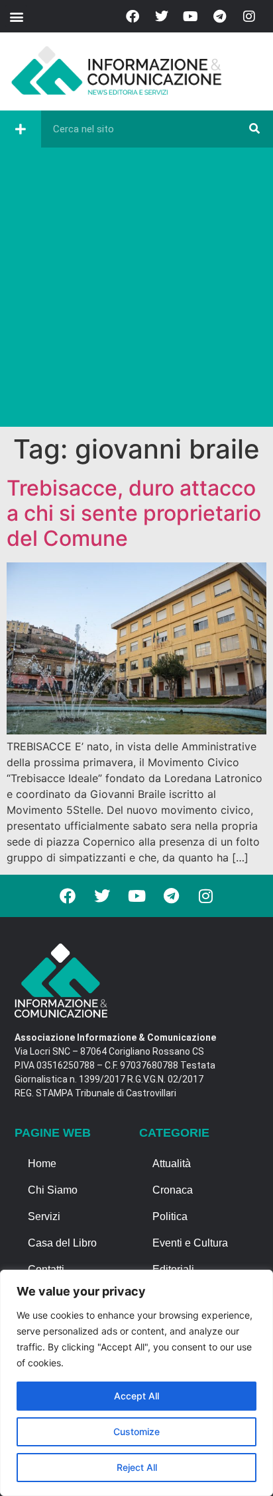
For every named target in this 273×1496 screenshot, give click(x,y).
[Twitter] (161, 16)
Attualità (171, 1163)
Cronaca (172, 1190)
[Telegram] (220, 16)
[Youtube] (191, 16)
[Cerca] (254, 129)
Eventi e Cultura (190, 1243)
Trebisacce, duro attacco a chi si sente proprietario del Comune (134, 513)
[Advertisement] (136, 290)
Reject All (137, 1467)
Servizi (44, 1216)
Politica (170, 1216)
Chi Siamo (53, 1190)
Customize (136, 1431)
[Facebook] (132, 16)
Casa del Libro (62, 1243)
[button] (16, 16)
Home (42, 1163)
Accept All (136, 1395)
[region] (136, 1383)
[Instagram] (249, 16)
